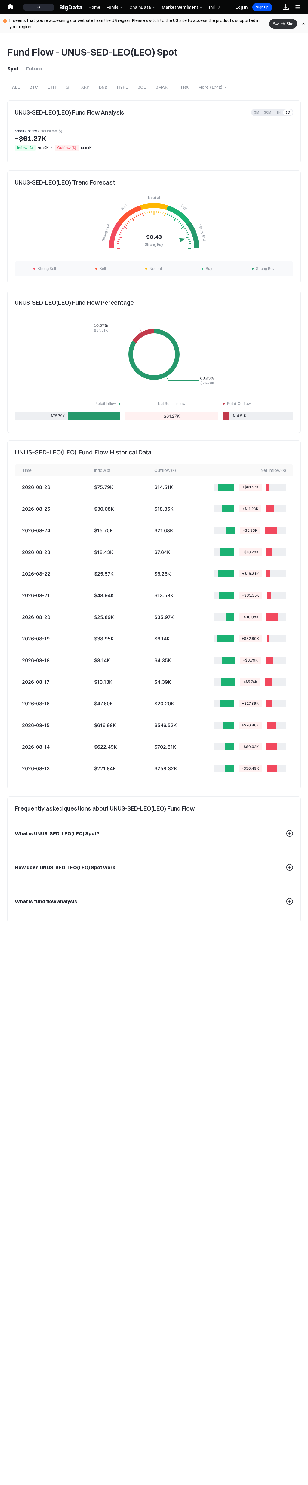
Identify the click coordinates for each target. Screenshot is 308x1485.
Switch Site (283, 23)
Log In (242, 7)
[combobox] (212, 87)
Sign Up (262, 7)
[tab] (14, 68)
